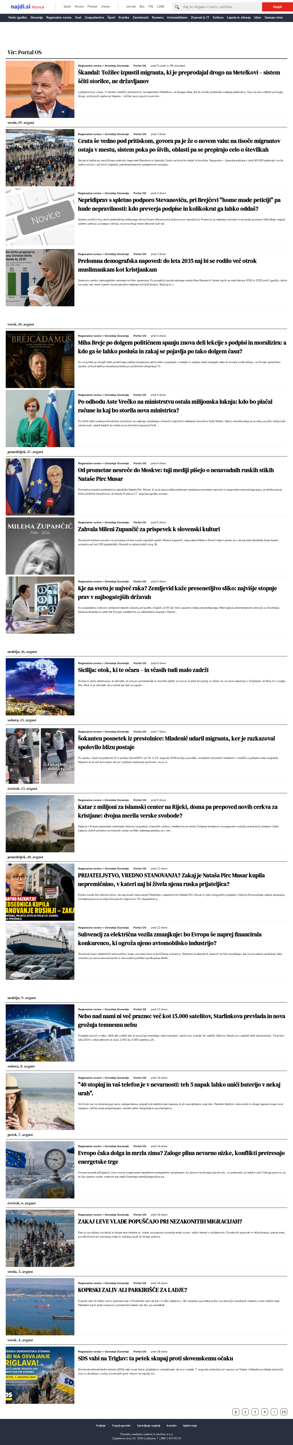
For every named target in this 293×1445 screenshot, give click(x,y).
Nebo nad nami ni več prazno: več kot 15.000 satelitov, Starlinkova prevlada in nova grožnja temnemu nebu (181, 1020)
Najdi (277, 6)
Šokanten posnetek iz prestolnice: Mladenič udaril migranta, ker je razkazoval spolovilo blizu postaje (176, 742)
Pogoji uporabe (121, 1425)
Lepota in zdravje (239, 18)
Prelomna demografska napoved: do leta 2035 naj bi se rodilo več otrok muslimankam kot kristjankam (167, 265)
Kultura (218, 18)
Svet (78, 18)
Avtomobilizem (177, 18)
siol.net (131, 7)
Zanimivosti (140, 18)
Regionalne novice (58, 18)
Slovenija (36, 18)
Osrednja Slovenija (117, 66)
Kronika (124, 18)
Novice (79, 7)
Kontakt (171, 1425)
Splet (67, 7)
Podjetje (101, 1425)
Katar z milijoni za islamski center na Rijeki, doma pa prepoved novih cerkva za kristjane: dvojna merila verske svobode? (178, 811)
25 (284, 1412)
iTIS (150, 7)
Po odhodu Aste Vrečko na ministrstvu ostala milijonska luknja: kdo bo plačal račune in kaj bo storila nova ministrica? (175, 406)
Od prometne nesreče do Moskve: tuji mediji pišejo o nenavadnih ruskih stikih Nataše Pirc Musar (176, 474)
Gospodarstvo (94, 18)
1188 (160, 7)
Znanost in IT (200, 18)
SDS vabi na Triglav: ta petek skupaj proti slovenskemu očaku (155, 1358)
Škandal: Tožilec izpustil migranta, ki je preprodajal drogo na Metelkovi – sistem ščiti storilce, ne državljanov (179, 76)
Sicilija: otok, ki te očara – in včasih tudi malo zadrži (143, 670)
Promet (92, 7)
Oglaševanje (190, 1425)
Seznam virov (274, 18)
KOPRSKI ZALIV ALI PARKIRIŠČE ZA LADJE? (132, 1290)
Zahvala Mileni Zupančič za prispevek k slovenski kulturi (149, 529)
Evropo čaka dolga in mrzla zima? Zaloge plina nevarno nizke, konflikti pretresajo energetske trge (181, 1157)
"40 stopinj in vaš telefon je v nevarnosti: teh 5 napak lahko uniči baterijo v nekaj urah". (179, 1089)
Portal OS (139, 66)
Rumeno (157, 18)
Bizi (142, 7)
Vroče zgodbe (17, 18)
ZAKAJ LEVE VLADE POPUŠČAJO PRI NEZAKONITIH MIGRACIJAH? (160, 1221)
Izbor (257, 18)
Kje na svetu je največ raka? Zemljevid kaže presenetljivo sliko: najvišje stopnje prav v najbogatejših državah (177, 592)
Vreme (105, 7)
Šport (111, 18)
